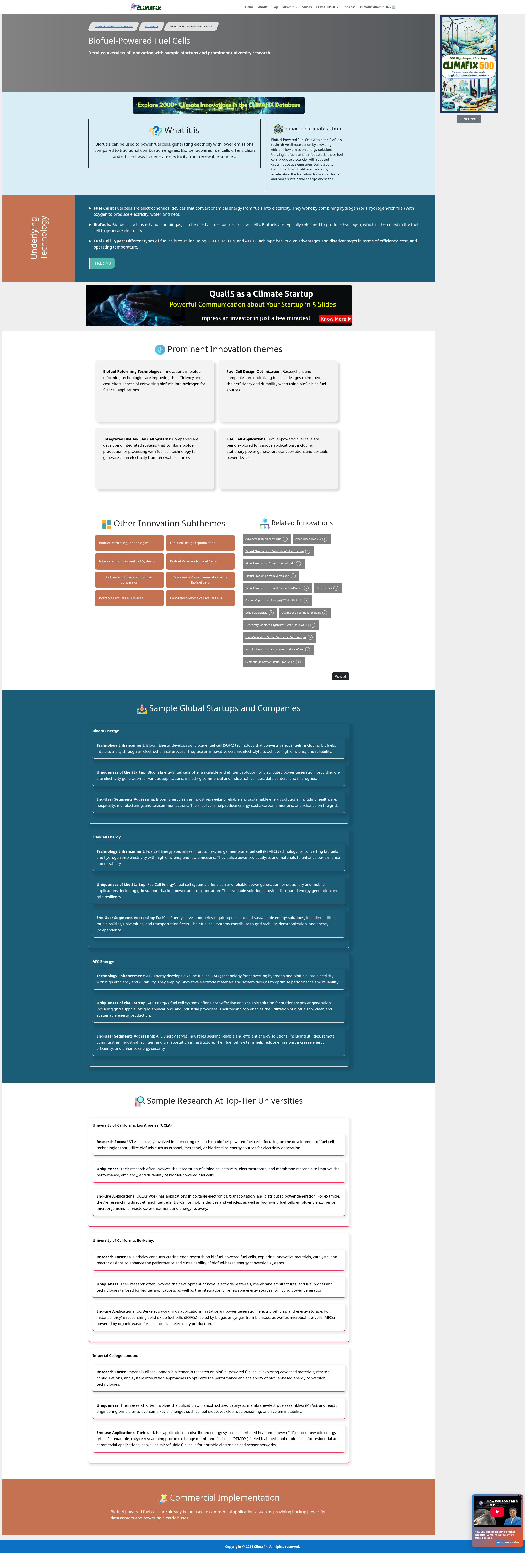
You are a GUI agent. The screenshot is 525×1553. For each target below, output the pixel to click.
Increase (349, 7)
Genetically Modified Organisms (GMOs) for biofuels (277, 625)
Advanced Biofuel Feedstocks (263, 539)
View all (341, 676)
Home (249, 7)
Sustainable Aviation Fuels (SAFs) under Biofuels (274, 649)
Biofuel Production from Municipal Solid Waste (273, 588)
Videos (307, 7)
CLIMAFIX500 (325, 7)
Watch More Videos (508, 1542)
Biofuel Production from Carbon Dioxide (269, 563)
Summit (288, 7)
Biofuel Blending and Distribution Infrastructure (274, 551)
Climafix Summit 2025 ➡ (377, 7)
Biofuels (151, 26)
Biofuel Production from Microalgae (267, 576)
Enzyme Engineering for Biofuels (301, 612)
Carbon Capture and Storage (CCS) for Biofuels (273, 600)
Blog (275, 7)
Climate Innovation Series (114, 26)
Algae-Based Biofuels (308, 539)
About (262, 7)
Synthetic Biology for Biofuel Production (269, 662)
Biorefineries (324, 588)
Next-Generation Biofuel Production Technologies (275, 637)
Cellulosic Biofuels (256, 612)
